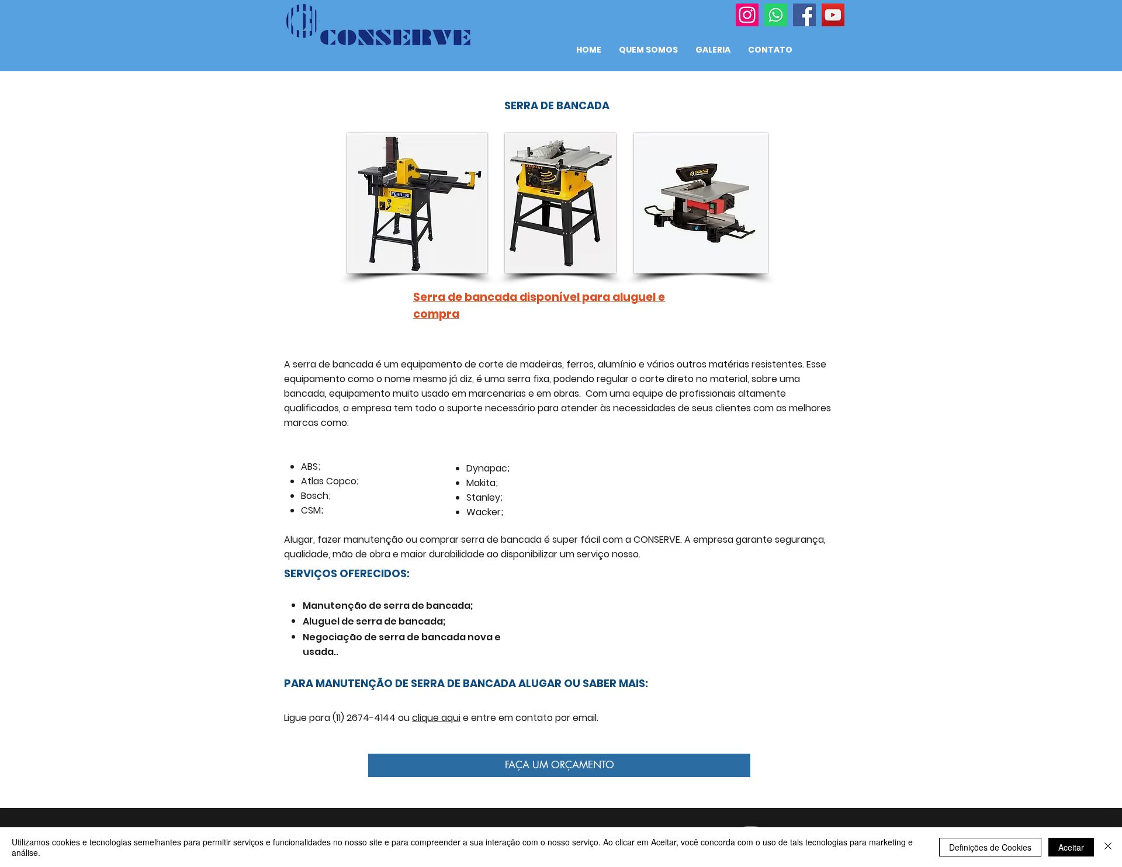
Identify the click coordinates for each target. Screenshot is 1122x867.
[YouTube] (833, 15)
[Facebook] (804, 15)
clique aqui (436, 717)
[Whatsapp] (775, 15)
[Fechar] (1108, 847)
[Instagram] (747, 15)
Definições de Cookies (990, 847)
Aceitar (1071, 847)
